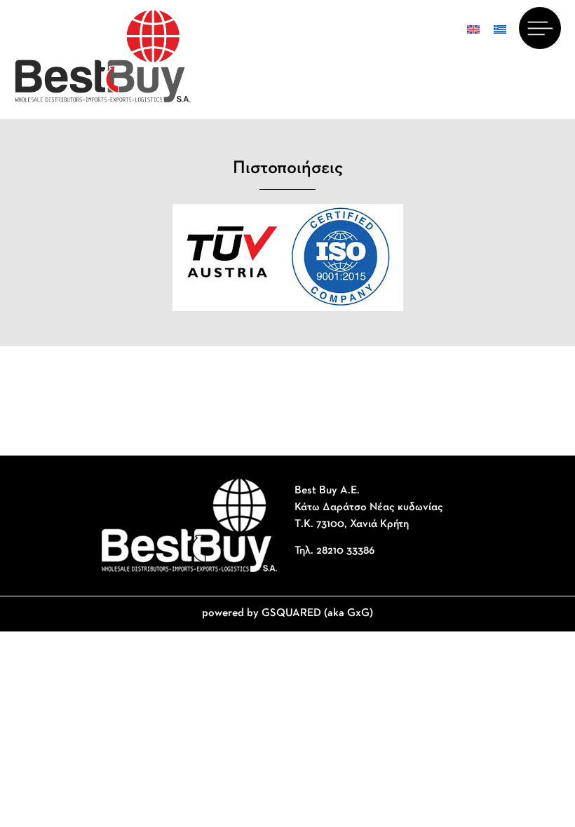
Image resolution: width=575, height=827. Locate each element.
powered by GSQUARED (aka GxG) (287, 613)
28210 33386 (345, 550)
